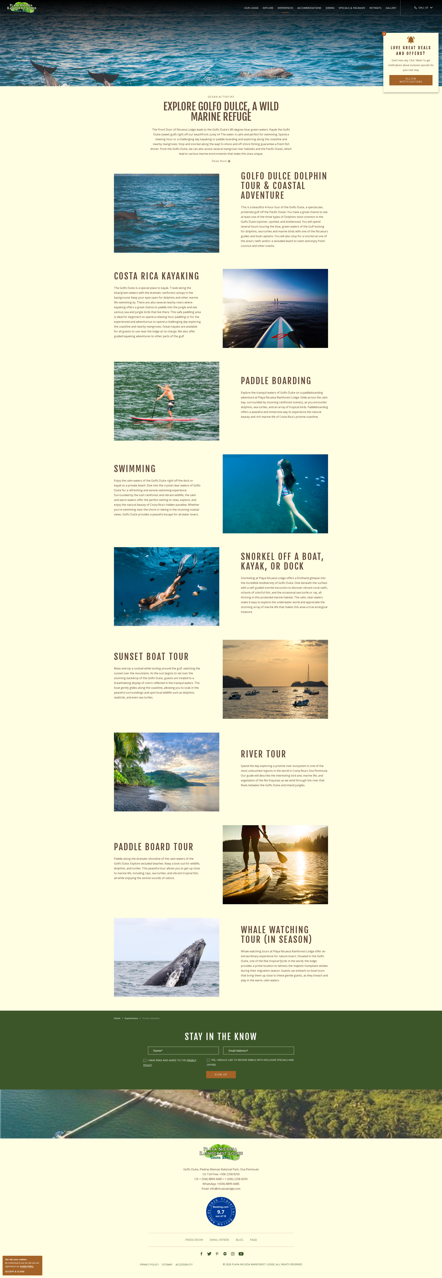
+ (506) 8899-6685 (210, 1179)
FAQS (253, 1239)
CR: (197, 1179)
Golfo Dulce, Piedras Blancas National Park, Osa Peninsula (221, 1169)
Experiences (131, 1018)
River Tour (264, 754)
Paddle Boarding (276, 381)
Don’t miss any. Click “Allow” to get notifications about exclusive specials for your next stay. (411, 65)
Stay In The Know (221, 1037)
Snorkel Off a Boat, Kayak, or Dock (282, 561)
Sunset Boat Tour (151, 657)
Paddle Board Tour (154, 847)
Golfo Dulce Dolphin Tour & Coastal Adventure (284, 185)
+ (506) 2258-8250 (236, 1179)
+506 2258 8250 (229, 1174)
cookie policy (26, 1266)
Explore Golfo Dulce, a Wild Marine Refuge (221, 111)
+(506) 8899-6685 (228, 1184)
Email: (205, 1189)
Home (117, 1018)
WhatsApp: (210, 1184)
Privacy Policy (149, 1264)
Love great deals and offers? (411, 50)
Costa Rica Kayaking (157, 276)
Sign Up (223, 1075)
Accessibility (184, 1264)
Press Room (194, 1239)
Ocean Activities (221, 96)
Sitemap (167, 1264)
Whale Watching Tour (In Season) (277, 934)
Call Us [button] (423, 7)
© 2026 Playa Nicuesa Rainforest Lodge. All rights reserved (262, 1264)
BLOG (239, 1239)
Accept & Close (15, 1271)
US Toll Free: (211, 1174)
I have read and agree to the (167, 1060)
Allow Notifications (411, 80)
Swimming (135, 469)
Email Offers (219, 1239)
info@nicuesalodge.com (225, 1189)
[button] (251, 8)
